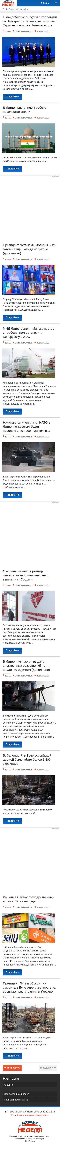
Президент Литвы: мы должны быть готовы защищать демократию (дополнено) (29, 249)
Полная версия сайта (18, 9)
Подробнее (12, 96)
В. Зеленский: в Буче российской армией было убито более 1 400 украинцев (27, 759)
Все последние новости (17, 1094)
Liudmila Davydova (23, 31)
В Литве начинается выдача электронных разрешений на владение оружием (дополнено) (26, 666)
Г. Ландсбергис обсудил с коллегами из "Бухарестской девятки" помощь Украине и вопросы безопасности (30, 21)
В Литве (8, 31)
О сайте (8, 1085)
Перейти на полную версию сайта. (30, 1115)
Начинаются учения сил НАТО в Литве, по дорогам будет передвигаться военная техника (26, 426)
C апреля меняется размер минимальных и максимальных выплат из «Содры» (26, 575)
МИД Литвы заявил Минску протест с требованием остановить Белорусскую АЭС (29, 333)
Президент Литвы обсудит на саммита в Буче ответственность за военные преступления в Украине (29, 987)
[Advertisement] (30, 209)
